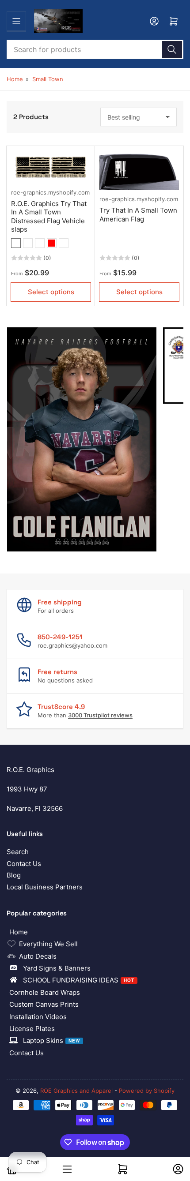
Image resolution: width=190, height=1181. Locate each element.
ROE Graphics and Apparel (76, 1090)
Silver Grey (63, 243)
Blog (14, 875)
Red (52, 243)
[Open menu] (16, 21)
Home (15, 78)
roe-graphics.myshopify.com (50, 192)
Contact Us (24, 863)
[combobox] (95, 49)
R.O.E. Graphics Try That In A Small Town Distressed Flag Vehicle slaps (49, 216)
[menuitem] (95, 931)
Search (18, 851)
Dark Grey (40, 243)
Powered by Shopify (147, 1090)
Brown (28, 243)
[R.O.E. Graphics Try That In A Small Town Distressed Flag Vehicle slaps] (51, 167)
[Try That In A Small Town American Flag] (139, 170)
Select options (51, 292)
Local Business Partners (45, 887)
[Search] (172, 49)
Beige (16, 243)
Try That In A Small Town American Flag (138, 214)
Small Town (47, 78)
